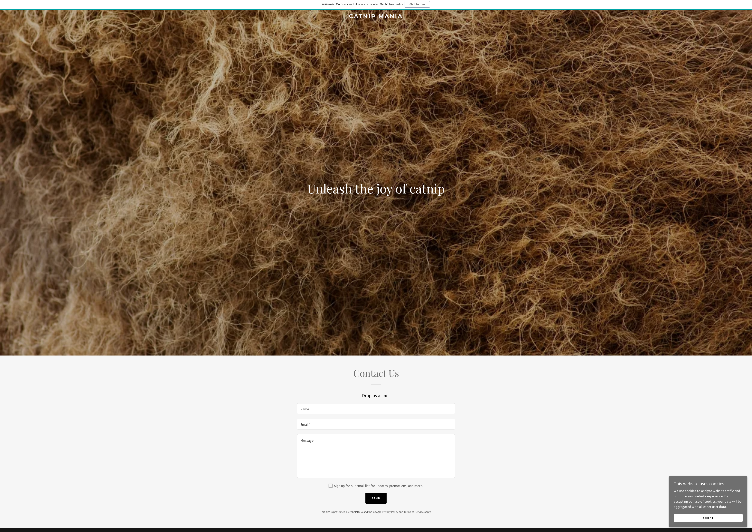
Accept (708, 518)
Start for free (417, 4)
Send (376, 498)
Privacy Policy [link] (390, 512)
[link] (376, 17)
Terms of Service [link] (414, 512)
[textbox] (376, 408)
